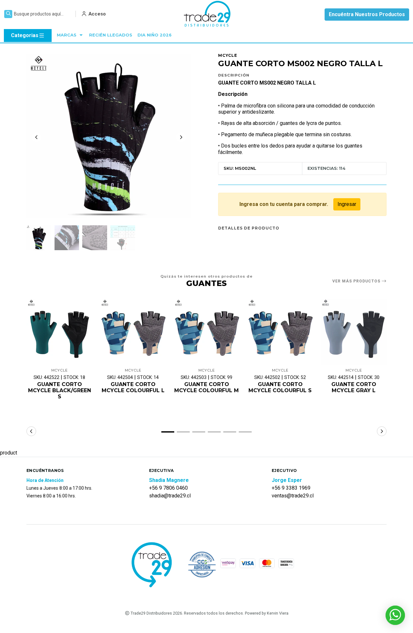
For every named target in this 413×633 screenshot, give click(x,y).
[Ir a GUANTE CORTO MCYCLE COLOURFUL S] (280, 332)
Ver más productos (357, 281)
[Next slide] (181, 137)
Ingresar (346, 204)
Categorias (24, 35)
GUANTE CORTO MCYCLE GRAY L (353, 387)
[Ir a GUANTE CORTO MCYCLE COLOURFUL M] (206, 332)
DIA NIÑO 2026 (154, 35)
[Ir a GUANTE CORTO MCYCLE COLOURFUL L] (133, 332)
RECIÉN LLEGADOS (110, 35)
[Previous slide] (36, 137)
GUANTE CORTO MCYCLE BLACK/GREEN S (59, 390)
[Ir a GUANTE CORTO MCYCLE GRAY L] (354, 332)
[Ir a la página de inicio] (207, 14)
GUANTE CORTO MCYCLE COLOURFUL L (133, 387)
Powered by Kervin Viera (266, 613)
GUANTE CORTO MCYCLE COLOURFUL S (280, 387)
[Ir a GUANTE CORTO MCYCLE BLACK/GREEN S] (59, 332)
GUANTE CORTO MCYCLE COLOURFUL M (206, 387)
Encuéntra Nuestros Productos (367, 14)
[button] (167, 432)
